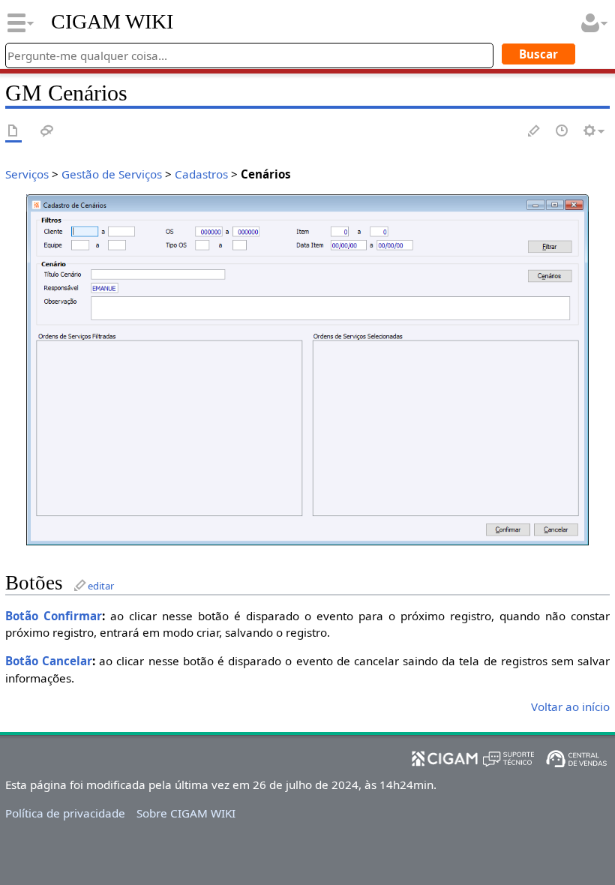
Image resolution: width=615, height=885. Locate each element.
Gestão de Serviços (112, 174)
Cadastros (201, 174)
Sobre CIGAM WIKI (186, 813)
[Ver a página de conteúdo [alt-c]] (13, 131)
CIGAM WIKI (112, 21)
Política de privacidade (65, 813)
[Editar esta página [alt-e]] (534, 131)
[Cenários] (307, 368)
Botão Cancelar (48, 660)
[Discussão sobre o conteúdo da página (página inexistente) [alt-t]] (47, 131)
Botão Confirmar (53, 615)
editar (101, 585)
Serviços (27, 174)
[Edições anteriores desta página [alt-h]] (562, 131)
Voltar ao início (570, 706)
